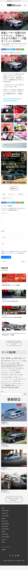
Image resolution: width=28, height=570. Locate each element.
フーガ (12, 381)
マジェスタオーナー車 (14, 383)
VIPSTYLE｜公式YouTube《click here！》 (14, 343)
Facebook (4, 49)
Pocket (18, 49)
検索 (2, 391)
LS (2, 363)
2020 (16, 358)
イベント (3, 370)
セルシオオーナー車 (5, 381)
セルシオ (23, 379)
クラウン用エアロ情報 (6, 377)
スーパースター (11, 379)
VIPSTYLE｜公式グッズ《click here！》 (14, 499)
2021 (20, 358)
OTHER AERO (5, 526)
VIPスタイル (3, 368)
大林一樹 (20, 194)
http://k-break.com (7, 146)
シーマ (19, 377)
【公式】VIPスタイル (11, 560)
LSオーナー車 (7, 363)
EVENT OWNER (5, 510)
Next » (23, 261)
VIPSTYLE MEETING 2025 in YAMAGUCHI (12, 365)
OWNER (3, 531)
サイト (3, 243)
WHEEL (3, 542)
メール (3, 237)
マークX (21, 383)
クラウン (5, 375)
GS (11, 360)
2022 (24, 358)
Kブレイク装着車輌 (22, 360)
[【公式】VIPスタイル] (14, 5)
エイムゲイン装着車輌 (14, 372)
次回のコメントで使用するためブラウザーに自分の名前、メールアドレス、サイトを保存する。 (13, 252)
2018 (8, 358)
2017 (3, 358)
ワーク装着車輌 (6, 385)
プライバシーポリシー (6, 547)
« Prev (4, 261)
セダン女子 (17, 379)
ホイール (17, 381)
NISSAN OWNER (5, 523)
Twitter (9, 49)
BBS (9, 360)
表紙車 (17, 387)
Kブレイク (11, 194)
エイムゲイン (4, 372)
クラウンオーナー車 (15, 375)
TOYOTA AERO (5, 534)
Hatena (13, 49)
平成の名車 (4, 387)
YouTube (9, 368)
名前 (3, 231)
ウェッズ (8, 370)
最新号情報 (11, 387)
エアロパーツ (15, 370)
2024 (4, 194)
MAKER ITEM (19, 52)
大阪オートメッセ (7, 198)
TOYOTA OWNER (5, 536)
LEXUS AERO (5, 513)
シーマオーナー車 (4, 379)
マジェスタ (4, 383)
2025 (6, 360)
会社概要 (3, 549)
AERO (3, 508)
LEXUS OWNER (5, 515)
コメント (4, 213)
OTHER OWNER (5, 529)
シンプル (15, 377)
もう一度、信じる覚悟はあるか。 (18, 368)
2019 (12, 358)
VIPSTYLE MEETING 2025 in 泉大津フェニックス (11, 366)
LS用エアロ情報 (15, 363)
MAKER (13, 52)
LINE (22, 49)
